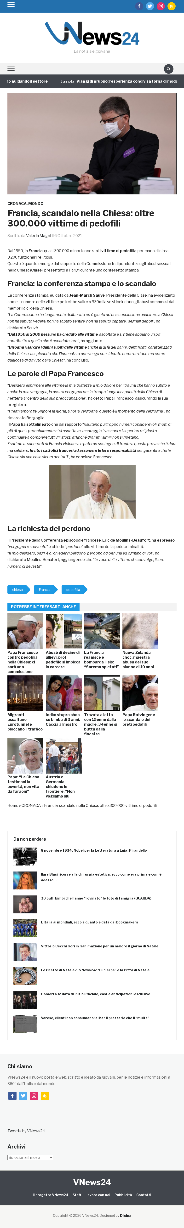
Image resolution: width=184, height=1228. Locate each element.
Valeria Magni (38, 235)
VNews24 (92, 1182)
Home (12, 805)
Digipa (125, 1215)
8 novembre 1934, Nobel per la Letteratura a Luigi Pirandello (94, 850)
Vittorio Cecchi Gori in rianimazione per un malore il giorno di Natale (99, 946)
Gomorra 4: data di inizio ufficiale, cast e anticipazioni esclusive (95, 994)
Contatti (143, 1195)
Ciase (36, 270)
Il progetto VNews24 (50, 1195)
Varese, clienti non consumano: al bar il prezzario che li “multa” (95, 1018)
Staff (77, 1195)
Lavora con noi (98, 1195)
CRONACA (17, 203)
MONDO (35, 203)
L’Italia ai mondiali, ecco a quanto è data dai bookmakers (89, 922)
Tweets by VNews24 (26, 1131)
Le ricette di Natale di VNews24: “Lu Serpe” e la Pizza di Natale (95, 970)
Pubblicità (123, 1195)
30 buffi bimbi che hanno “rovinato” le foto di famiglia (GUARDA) (96, 898)
